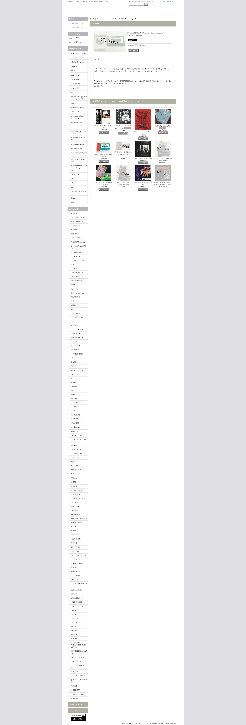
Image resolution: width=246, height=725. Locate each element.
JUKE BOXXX (75, 547)
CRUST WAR (75, 458)
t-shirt (72, 187)
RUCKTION (75, 350)
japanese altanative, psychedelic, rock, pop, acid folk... (79, 168)
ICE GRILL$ (75, 535)
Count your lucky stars (77, 293)
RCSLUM (74, 594)
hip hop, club (75, 174)
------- (72, 202)
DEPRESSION (75, 466)
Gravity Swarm (75, 506)
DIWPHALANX (76, 470)
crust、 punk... (75, 75)
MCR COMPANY (76, 559)
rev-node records (76, 252)
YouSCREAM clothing (78, 242)
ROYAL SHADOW (77, 598)
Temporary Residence (77, 370)
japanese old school (77, 122)
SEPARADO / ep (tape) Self (143, 158)
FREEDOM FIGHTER (78, 498)
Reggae (73, 198)
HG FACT (74, 531)
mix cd (73, 178)
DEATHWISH (75, 297)
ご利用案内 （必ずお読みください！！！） (143, 1)
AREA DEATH (75, 277)
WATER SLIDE (75, 635)
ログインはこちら (77, 28)
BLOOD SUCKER (77, 419)
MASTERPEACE (76, 256)
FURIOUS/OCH (76, 502)
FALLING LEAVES (77, 490)
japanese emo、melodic (78, 144)
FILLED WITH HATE (78, 317)
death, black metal (76, 112)
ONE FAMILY (75, 230)
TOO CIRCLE (75, 631)
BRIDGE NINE (75, 285)
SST (72, 358)
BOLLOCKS (75, 423)
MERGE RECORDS (77, 338)
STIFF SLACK (75, 618)
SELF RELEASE (76, 661)
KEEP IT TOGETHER (78, 329)
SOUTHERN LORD (77, 354)
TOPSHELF (74, 374)
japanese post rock (76, 148)
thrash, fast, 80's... (76, 84)
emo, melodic (75, 88)
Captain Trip (74, 289)
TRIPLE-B (74, 686)
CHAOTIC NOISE (77, 435)
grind (72, 103)
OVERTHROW (75, 571)
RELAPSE (74, 342)
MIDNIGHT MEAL (77, 563)
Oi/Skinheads (75, 79)
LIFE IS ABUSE (76, 334)
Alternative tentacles (77, 273)
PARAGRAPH (75, 575)
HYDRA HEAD (76, 325)
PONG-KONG (75, 580)
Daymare (73, 462)
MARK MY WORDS (77, 694)
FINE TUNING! (76, 494)
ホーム (92, 19)
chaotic (73, 71)
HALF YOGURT (76, 514)
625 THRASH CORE (77, 260)
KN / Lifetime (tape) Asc (162, 126)
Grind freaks (74, 511)
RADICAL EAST (76, 590)
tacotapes (73, 626)
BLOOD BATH (75, 415)
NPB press (74, 567)
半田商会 (74, 399)
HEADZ (73, 527)
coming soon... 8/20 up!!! (78, 53)
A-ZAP (73, 411)
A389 (72, 264)
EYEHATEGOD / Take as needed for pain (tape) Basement (123, 154)
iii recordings (75, 698)
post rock (73, 92)
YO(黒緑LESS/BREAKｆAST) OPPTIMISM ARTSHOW (78, 645)
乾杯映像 (74, 386)
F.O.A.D (73, 321)
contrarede (74, 445)
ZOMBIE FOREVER (77, 657)
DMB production (76, 474)
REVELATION (75, 346)
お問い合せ (162, 1)
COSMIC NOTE (76, 450)
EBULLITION (75, 313)
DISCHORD (75, 305)
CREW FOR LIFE (76, 453)
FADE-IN (74, 486)
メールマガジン (75, 710)
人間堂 (73, 395)
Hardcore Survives (76, 523)
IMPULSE (74, 543)
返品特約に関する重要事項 (137, 45)
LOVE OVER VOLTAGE (79, 555)
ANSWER (74, 407)
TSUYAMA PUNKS (77, 217)
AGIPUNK (74, 268)
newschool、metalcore (78, 58)
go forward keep (76, 226)
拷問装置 (74, 382)
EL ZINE (73, 482)
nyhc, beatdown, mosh (77, 62)
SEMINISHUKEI (76, 602)
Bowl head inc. (75, 427)
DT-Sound (74, 478)
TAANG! (73, 362)
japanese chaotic (75, 127)
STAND (73, 614)
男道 (72, 390)
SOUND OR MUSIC (77, 238)
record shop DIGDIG (77, 222)
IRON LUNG (75, 672)
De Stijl (73, 301)
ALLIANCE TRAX (77, 403)
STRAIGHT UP (76, 622)
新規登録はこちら (77, 23)
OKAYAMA (75, 214)
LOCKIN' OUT (75, 690)
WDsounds (74, 639)
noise (72, 183)
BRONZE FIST (75, 431)
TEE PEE (73, 366)
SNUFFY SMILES (77, 606)
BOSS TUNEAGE (76, 281)
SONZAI (73, 610)
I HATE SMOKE (76, 539)
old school (74, 66)
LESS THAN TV (76, 551)
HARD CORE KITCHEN (79, 519)
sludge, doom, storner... (78, 107)
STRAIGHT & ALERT (78, 676)
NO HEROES (75, 234)
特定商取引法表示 (76, 705)
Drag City (74, 309)
